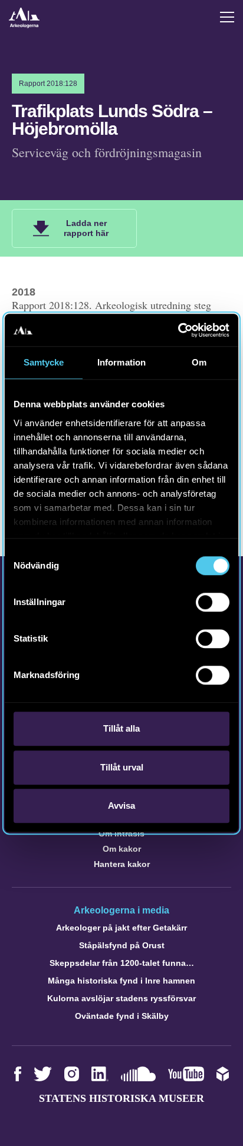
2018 (23, 292)
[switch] (212, 602)
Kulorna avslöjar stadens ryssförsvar (121, 998)
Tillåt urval (121, 767)
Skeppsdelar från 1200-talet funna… (122, 963)
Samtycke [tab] (44, 362)
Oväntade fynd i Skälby (122, 1016)
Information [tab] (121, 362)
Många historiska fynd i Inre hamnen (121, 980)
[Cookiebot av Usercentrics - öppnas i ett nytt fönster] (177, 330)
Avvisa (121, 805)
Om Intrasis (121, 833)
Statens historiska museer (121, 1098)
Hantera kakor (122, 864)
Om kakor (122, 849)
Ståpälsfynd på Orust (122, 945)
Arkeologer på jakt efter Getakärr (121, 928)
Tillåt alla (121, 728)
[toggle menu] (227, 17)
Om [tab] (199, 362)
